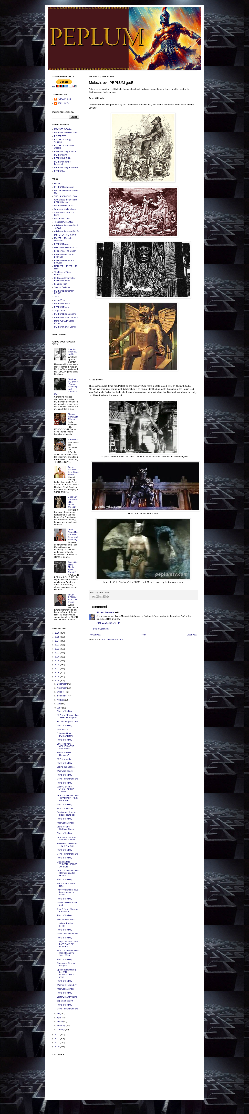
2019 (57, 661)
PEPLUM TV (63, 103)
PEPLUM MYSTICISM (64, 206)
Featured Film (60, 284)
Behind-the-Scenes (66, 767)
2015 (57, 676)
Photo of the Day (64, 711)
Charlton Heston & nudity (72, 352)
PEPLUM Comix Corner (65, 327)
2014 (57, 680)
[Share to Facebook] (104, 596)
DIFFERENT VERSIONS (65, 235)
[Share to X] (100, 596)
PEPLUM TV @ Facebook (66, 167)
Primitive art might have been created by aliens (67, 892)
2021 (57, 653)
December (62, 684)
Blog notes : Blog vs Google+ (66, 964)
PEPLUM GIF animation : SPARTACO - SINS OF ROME (68, 798)
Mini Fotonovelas (62, 218)
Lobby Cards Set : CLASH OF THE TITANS (65, 789)
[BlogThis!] (97, 596)
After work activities (65, 823)
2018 (57, 664)
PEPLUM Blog (64, 99)
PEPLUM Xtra (60, 155)
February (61, 1026)
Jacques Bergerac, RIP (67, 721)
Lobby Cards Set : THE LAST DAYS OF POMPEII (67, 944)
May (59, 1013)
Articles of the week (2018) (66, 231)
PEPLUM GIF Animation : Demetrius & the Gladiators (68, 873)
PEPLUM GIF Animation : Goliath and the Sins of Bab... (68, 953)
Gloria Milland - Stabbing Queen (65, 828)
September (62, 696)
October (61, 692)
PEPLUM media (64, 759)
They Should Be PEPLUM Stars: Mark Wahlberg (73, 535)
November (62, 688)
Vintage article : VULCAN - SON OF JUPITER (67, 864)
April (59, 1018)
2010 (57, 1046)
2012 (57, 1038)
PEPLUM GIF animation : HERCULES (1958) (68, 716)
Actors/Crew (59, 300)
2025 (57, 637)
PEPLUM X (73, 439)
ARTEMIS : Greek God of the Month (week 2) (73, 502)
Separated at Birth (65, 1001)
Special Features (62, 287)
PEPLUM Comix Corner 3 (66, 317)
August (60, 700)
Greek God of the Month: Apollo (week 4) (73, 567)
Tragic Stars (59, 310)
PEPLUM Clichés (62, 303)
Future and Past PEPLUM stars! (65, 734)
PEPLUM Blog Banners (65, 314)
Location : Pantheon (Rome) (66, 924)
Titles (56, 297)
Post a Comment (100, 629)
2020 (57, 657)
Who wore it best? (65, 771)
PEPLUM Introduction (64, 187)
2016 (57, 672)
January (61, 1029)
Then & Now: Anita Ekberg (73, 416)
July (59, 704)
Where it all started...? (67, 985)
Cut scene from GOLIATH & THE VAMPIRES (65, 746)
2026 (57, 633)
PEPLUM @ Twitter (63, 158)
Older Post (191, 635)
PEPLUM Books (61, 244)
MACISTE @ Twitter (63, 129)
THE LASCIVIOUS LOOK (65, 196)
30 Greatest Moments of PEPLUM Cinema (65, 279)
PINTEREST (60, 136)
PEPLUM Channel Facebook (62, 163)
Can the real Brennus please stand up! (66, 813)
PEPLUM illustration (66, 808)
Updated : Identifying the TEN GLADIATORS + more (66, 973)
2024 (57, 641)
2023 (57, 645)
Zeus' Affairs (62, 729)
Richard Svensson (105, 612)
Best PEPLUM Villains (67, 997)
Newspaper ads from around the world (66, 838)
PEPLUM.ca (59, 171)
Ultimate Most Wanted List (66, 247)
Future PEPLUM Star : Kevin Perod (73, 471)
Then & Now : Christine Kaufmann (67, 910)
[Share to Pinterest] (107, 596)
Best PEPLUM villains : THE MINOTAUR (67, 844)
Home (144, 635)
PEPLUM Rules (61, 307)
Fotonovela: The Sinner (65, 251)
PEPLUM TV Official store (66, 132)
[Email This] (93, 596)
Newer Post (95, 635)
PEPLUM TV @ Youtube (65, 151)
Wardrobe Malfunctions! (65, 209)
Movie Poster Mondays (67, 779)
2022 (57, 649)
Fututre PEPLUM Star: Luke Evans (72, 598)
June (59, 708)
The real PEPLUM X (63, 222)
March (60, 1021)
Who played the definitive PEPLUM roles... (65, 201)
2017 (57, 668)
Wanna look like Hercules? (64, 754)
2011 (57, 1042)
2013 (57, 1034)
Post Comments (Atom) (112, 639)
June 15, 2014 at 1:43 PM (108, 623)
